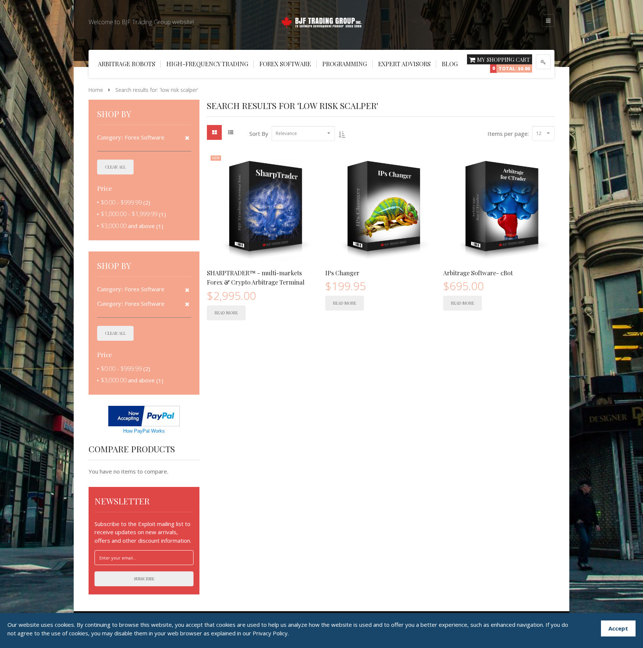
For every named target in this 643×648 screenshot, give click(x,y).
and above (128, 226)
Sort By (258, 133)
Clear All (115, 167)
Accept (618, 628)
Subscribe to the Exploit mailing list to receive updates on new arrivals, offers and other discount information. (143, 532)
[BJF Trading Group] (321, 21)
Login (543, 61)
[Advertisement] (30, 134)
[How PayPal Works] (144, 415)
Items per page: (508, 133)
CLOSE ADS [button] (30, 20)
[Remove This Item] (187, 138)
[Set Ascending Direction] (342, 134)
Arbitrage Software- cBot (478, 273)
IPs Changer (342, 273)
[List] (230, 132)
